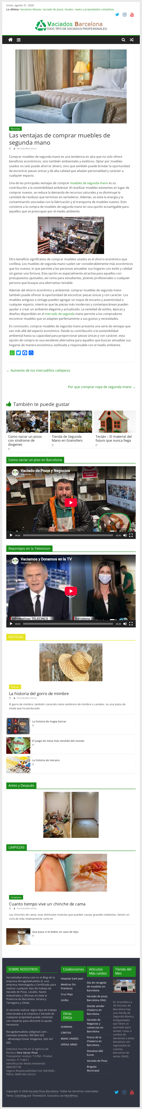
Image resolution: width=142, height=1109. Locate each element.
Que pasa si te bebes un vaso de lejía (55, 932)
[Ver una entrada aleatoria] (132, 40)
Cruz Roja (67, 994)
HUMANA (66, 1026)
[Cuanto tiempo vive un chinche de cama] (71, 855)
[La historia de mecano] (18, 758)
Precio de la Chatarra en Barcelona (94, 1041)
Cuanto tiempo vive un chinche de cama (47, 904)
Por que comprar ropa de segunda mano (102, 387)
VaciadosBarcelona (27, 148)
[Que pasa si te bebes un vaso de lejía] (18, 930)
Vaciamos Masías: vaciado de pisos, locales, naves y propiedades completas (67, 9)
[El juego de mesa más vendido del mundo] (18, 739)
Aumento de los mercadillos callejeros (38, 370)
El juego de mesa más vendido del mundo (58, 741)
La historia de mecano (46, 760)
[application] (71, 502)
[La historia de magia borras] (18, 719)
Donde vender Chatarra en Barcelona (95, 1010)
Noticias (15, 686)
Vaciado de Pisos (97, 1060)
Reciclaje (15, 128)
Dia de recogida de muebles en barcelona (96, 986)
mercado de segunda (60, 314)
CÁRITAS (66, 1032)
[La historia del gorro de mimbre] (70, 645)
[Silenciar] (125, 535)
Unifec (65, 1000)
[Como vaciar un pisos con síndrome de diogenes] (27, 413)
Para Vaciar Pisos (27, 1052)
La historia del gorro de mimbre (39, 693)
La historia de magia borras (49, 721)
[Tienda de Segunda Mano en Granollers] (71, 413)
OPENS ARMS (69, 1044)
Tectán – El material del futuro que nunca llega (114, 438)
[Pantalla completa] (131, 535)
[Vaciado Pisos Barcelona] (10, 40)
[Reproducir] (11, 535)
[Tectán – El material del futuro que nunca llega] (115, 413)
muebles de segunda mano (89, 183)
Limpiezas (16, 897)
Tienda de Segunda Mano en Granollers (67, 438)
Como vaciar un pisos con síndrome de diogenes (25, 440)
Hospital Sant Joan (72, 978)
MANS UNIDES (70, 1038)
